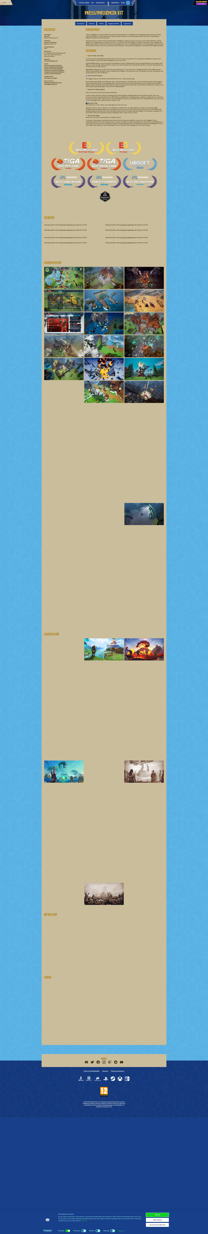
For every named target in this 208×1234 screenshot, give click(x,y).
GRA (92, 3)
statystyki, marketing (66, 225)
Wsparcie (105, 1071)
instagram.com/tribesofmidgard (54, 72)
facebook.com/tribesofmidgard (54, 70)
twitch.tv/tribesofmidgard (52, 73)
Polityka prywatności (117, 1071)
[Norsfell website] (81, 1078)
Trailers (101, 23)
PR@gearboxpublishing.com (53, 82)
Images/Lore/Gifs (113, 23)
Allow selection (157, 1220)
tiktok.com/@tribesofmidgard (53, 67)
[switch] (83, 1230)
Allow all (157, 1215)
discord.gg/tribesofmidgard (53, 65)
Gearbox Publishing (50, 42)
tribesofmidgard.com (51, 61)
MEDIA (123, 3)
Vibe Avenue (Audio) (50, 78)
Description (80, 23)
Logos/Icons (127, 23)
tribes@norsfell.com (50, 84)
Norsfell (46, 36)
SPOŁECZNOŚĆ (100, 3)
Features (91, 23)
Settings (120, 1230)
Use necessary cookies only (157, 1224)
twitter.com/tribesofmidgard (53, 69)
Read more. (84, 1220)
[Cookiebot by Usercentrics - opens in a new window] (47, 1231)
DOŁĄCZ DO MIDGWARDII (91, 1071)
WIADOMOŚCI (115, 3)
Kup (128, 3)
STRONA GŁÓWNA (84, 3)
